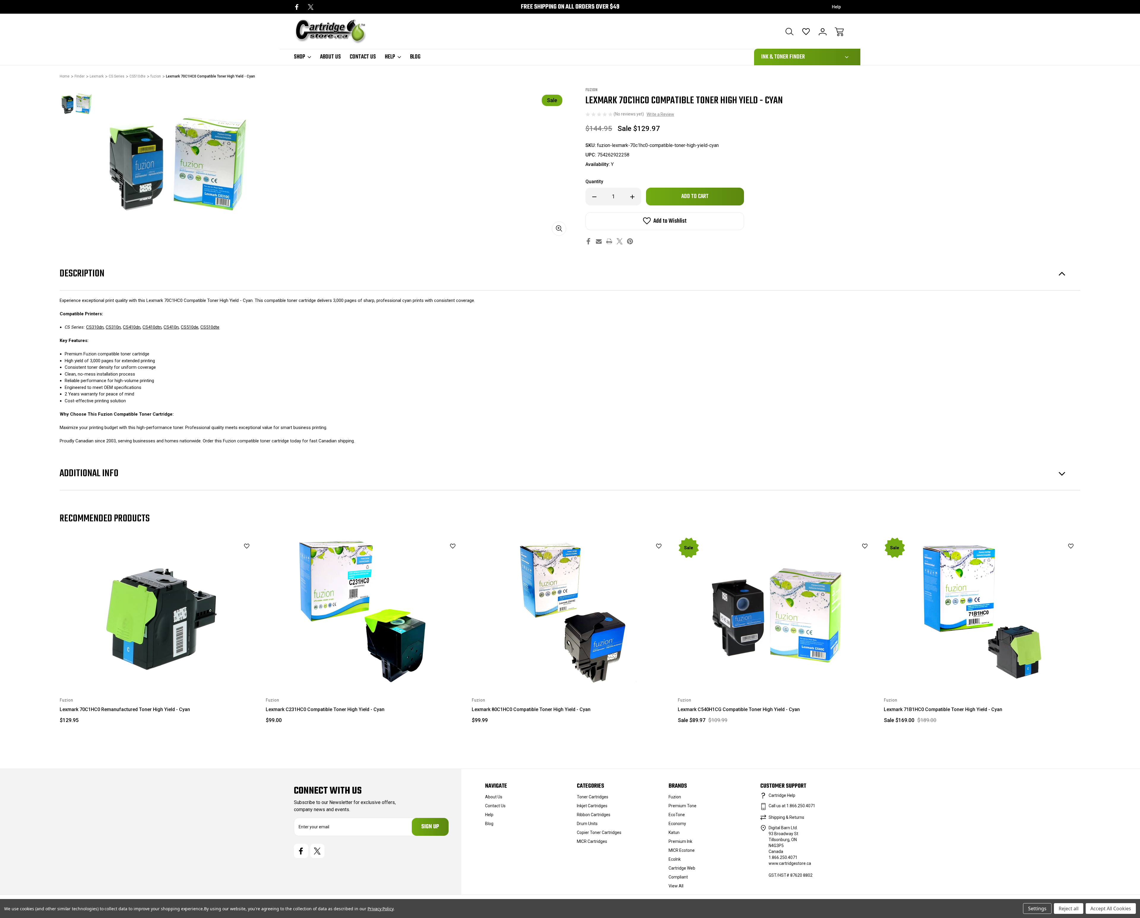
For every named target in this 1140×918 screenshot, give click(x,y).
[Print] (609, 241)
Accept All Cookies (1110, 908)
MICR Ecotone (682, 850)
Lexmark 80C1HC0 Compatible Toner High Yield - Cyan (531, 709)
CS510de (189, 327)
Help (836, 6)
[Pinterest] (630, 241)
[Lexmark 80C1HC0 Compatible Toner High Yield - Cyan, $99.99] (570, 611)
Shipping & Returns (786, 817)
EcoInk (675, 859)
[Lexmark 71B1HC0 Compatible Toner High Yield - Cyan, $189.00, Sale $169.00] (983, 611)
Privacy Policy (380, 908)
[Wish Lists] (806, 32)
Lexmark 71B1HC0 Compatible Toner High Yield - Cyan (943, 709)
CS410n (171, 327)
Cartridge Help (782, 795)
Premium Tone (682, 805)
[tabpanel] (76, 103)
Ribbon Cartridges (593, 814)
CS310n (113, 327)
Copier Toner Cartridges (599, 832)
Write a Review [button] (660, 114)
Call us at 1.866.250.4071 (792, 805)
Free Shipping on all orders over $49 (570, 7)
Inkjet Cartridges (592, 805)
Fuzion (675, 796)
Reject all (1069, 908)
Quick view (232, 556)
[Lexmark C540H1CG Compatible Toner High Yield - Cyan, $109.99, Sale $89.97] (776, 611)
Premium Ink (680, 841)
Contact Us (363, 57)
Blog (415, 57)
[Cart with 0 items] (839, 32)
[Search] (789, 32)
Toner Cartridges (592, 796)
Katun (674, 832)
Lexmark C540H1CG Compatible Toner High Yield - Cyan (739, 709)
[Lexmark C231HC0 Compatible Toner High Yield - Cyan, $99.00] (364, 611)
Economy (677, 823)
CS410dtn (152, 327)
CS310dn (95, 327)
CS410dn (131, 327)
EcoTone (677, 814)
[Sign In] (822, 32)
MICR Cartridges (592, 841)
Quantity (594, 181)
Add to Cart (777, 671)
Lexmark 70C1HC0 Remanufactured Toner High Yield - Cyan (125, 709)
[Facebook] (297, 7)
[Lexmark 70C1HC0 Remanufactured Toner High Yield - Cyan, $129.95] (158, 611)
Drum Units (587, 823)
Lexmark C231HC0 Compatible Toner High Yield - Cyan (325, 709)
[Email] (599, 241)
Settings (1037, 908)
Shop (299, 57)
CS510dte (209, 327)
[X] (311, 7)
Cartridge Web (682, 868)
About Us (330, 57)
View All (676, 886)
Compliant (678, 877)
